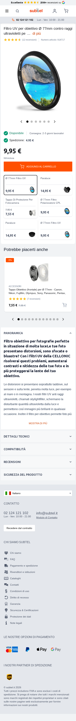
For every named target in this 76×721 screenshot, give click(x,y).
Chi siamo (15, 552)
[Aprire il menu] (8, 11)
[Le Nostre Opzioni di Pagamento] (12, 649)
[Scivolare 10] (50, 319)
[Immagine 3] (36, 121)
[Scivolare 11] (54, 319)
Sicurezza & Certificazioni (24, 610)
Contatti (14, 584)
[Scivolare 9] (47, 319)
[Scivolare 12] (57, 319)
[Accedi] (55, 11)
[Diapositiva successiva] (63, 319)
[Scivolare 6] (36, 319)
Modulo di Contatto (46, 517)
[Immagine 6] (48, 121)
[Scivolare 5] (32, 319)
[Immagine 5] (44, 121)
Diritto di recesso (19, 597)
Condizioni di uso (19, 591)
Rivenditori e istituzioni (22, 572)
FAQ (12, 559)
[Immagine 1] (27, 121)
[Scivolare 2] (22, 319)
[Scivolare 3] (25, 319)
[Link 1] (38, 273)
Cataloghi (15, 578)
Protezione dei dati (20, 616)
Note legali (16, 623)
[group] (12, 39)
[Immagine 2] (32, 121)
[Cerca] (17, 11)
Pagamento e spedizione (24, 565)
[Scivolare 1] (18, 319)
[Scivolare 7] (40, 319)
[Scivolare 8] (43, 319)
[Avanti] (55, 121)
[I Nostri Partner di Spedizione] (9, 677)
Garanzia (15, 603)
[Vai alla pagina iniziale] (36, 10)
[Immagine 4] (40, 121)
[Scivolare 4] (29, 319)
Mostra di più (38, 423)
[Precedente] (21, 121)
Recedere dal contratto (19, 528)
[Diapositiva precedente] (13, 319)
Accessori (15, 286)
